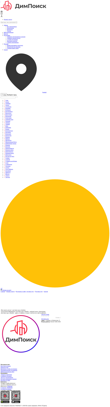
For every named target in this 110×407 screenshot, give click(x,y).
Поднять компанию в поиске (9, 379)
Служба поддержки (6, 389)
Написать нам (4, 367)
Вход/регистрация (6, 366)
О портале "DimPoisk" (7, 387)
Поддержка (7, 35)
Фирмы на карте (6, 290)
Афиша (6, 25)
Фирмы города (8, 19)
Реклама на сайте (5, 380)
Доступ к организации (7, 377)
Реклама (6, 44)
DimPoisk (9, 386)
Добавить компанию (6, 374)
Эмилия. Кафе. (45, 314)
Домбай (44, 92)
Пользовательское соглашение (9, 370)
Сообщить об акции (6, 376)
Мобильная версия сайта (7, 371)
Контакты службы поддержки (9, 369)
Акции (6, 49)
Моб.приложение (8, 32)
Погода (6, 34)
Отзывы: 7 (58, 317)
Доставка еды (45, 319)
